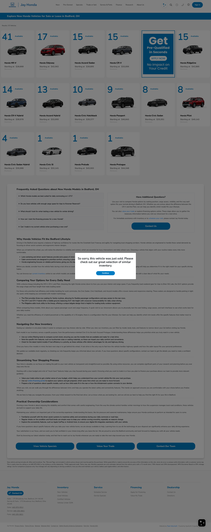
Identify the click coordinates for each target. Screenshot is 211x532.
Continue (105, 273)
